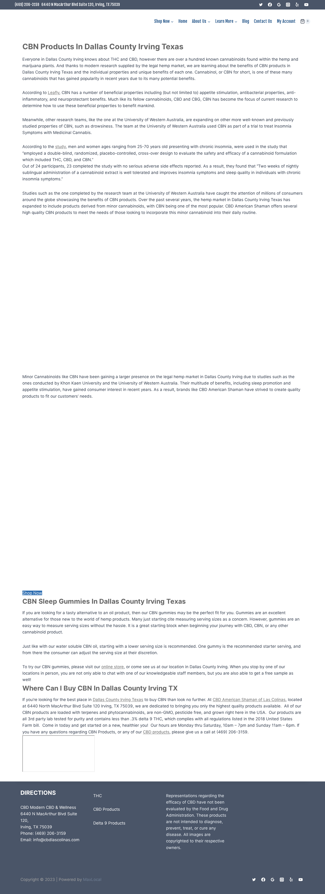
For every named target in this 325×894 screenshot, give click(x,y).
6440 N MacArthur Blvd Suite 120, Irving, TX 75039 (80, 4)
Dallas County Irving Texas (118, 699)
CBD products (156, 732)
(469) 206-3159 (27, 4)
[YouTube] (306, 5)
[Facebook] (270, 5)
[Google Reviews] (279, 5)
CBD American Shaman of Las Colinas (249, 699)
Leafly (53, 92)
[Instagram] (288, 5)
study (60, 146)
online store (112, 666)
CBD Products (106, 809)
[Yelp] (297, 5)
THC (97, 795)
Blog (245, 21)
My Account (286, 21)
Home (182, 21)
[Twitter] (261, 5)
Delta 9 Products (109, 823)
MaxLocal (92, 879)
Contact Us (263, 21)
